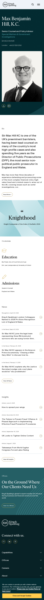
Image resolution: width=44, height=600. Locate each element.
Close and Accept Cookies (22, 596)
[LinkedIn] (9, 541)
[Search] (32, 4)
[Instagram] (15, 541)
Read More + (7, 194)
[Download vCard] (9, 106)
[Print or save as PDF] (3, 106)
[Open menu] (38, 4)
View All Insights (8, 459)
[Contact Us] (3, 541)
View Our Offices (8, 505)
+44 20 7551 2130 (15, 45)
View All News (7, 381)
